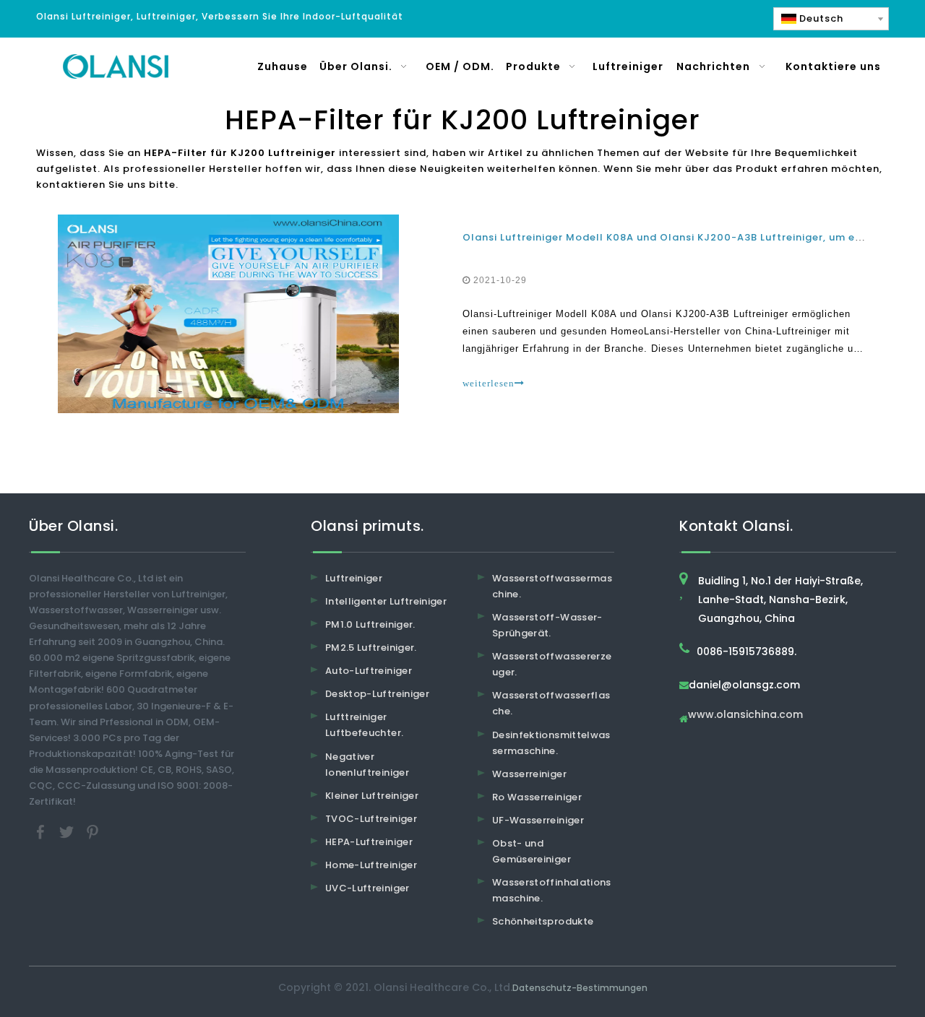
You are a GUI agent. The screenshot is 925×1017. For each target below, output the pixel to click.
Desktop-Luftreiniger (377, 694)
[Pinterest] (92, 831)
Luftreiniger (353, 578)
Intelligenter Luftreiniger (386, 601)
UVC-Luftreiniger (367, 888)
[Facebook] (42, 831)
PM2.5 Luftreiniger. (371, 647)
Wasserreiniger (529, 774)
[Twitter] (68, 831)
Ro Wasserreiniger (537, 797)
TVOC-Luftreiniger (371, 819)
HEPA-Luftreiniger (369, 842)
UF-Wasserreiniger (538, 820)
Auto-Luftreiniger (368, 671)
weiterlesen (488, 383)
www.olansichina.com (745, 715)
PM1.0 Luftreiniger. (370, 624)
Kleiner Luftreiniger (371, 795)
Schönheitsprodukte (542, 921)
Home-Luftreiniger (371, 865)
